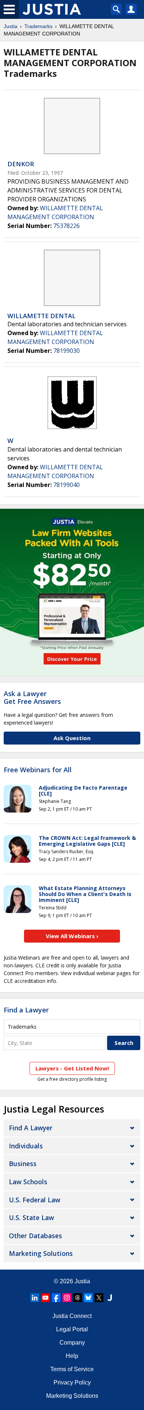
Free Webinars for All (38, 770)
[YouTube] (45, 1297)
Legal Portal (72, 1329)
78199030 (66, 351)
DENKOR (20, 164)
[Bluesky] (88, 1297)
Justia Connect (72, 1316)
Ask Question (72, 738)
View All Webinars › (72, 936)
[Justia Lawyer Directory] (109, 1297)
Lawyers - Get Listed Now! (72, 1068)
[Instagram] (66, 1297)
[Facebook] (56, 1297)
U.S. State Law (31, 1217)
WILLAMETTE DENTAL (41, 315)
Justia (10, 26)
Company (72, 1342)
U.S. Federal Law (34, 1199)
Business (23, 1163)
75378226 (66, 226)
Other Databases (35, 1235)
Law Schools (28, 1181)
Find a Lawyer (26, 1009)
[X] (99, 1297)
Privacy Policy (72, 1382)
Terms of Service (72, 1369)
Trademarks (38, 26)
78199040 (66, 485)
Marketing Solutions (41, 1253)
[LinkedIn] (34, 1297)
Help (72, 1356)
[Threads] (77, 1297)
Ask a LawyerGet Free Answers (32, 697)
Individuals (26, 1145)
